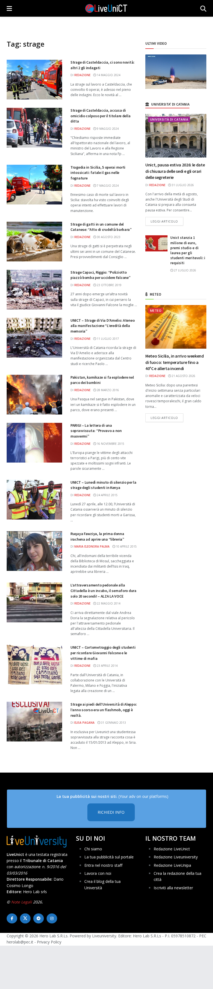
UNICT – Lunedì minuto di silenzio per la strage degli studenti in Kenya (103, 485)
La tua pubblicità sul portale (109, 857)
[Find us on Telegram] (38, 918)
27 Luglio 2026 (184, 270)
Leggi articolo (167, 221)
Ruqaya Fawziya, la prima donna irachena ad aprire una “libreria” (97, 536)
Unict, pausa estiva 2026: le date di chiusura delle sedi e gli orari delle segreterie (175, 171)
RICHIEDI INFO (111, 812)
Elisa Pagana (84, 723)
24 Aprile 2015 (107, 495)
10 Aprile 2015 (126, 546)
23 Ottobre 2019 (108, 285)
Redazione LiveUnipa (172, 865)
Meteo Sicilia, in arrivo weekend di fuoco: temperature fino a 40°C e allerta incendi (174, 362)
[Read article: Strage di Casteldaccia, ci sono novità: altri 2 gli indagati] (34, 79)
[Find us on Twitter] (25, 918)
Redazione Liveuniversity (176, 857)
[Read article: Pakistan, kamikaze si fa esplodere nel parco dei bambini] (34, 394)
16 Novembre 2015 (110, 444)
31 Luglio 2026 (182, 185)
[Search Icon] (203, 8)
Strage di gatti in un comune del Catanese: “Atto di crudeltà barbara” (101, 227)
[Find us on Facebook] (12, 918)
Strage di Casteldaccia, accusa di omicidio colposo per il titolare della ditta (100, 116)
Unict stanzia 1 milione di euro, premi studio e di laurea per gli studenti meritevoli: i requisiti (187, 250)
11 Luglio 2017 (107, 339)
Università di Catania (169, 119)
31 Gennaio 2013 (113, 723)
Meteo (155, 310)
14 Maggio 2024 (108, 75)
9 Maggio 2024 (107, 129)
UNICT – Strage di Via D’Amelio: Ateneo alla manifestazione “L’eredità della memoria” (102, 326)
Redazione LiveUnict (172, 848)
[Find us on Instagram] (52, 918)
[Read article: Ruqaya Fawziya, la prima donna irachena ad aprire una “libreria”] (34, 551)
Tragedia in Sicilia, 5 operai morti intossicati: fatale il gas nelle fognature (97, 173)
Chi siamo (93, 848)
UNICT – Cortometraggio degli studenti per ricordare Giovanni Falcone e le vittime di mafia (103, 653)
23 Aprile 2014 (107, 666)
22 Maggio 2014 (108, 603)
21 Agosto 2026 (183, 376)
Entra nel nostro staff (103, 865)
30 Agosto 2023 (108, 237)
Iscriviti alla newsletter (173, 887)
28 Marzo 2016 (107, 390)
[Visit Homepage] (106, 8)
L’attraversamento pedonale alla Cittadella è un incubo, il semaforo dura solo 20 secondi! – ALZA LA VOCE (103, 590)
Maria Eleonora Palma (92, 546)
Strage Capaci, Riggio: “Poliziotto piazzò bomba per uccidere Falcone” (100, 275)
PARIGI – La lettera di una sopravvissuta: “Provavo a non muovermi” (96, 431)
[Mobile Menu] (9, 8)
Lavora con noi (97, 873)
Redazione (82, 75)
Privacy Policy (49, 942)
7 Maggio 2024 (107, 186)
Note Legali (21, 902)
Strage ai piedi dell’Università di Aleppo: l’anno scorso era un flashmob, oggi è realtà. (103, 710)
